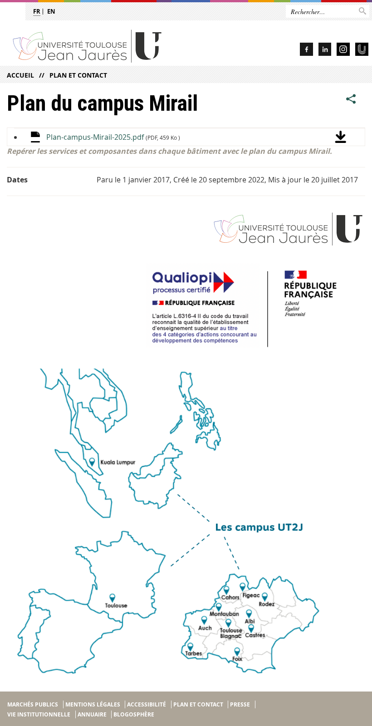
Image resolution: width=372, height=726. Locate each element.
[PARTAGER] (351, 99)
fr (36, 11)
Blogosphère (133, 714)
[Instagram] (343, 51)
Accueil (20, 75)
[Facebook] (306, 51)
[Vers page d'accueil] (111, 46)
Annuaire (92, 714)
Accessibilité (146, 704)
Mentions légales (92, 704)
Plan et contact (78, 75)
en (51, 11)
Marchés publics (32, 704)
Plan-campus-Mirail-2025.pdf (113, 137)
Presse (240, 704)
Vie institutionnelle (38, 714)
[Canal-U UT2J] (361, 51)
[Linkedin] (324, 51)
